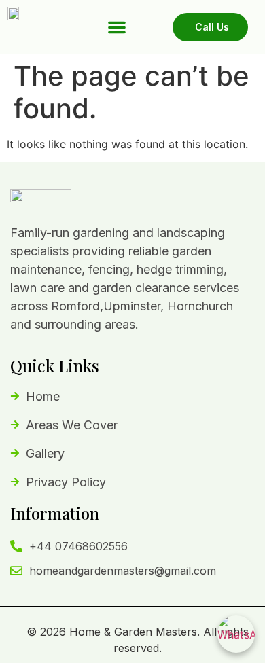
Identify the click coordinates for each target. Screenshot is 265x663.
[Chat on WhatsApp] (236, 634)
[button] (117, 27)
